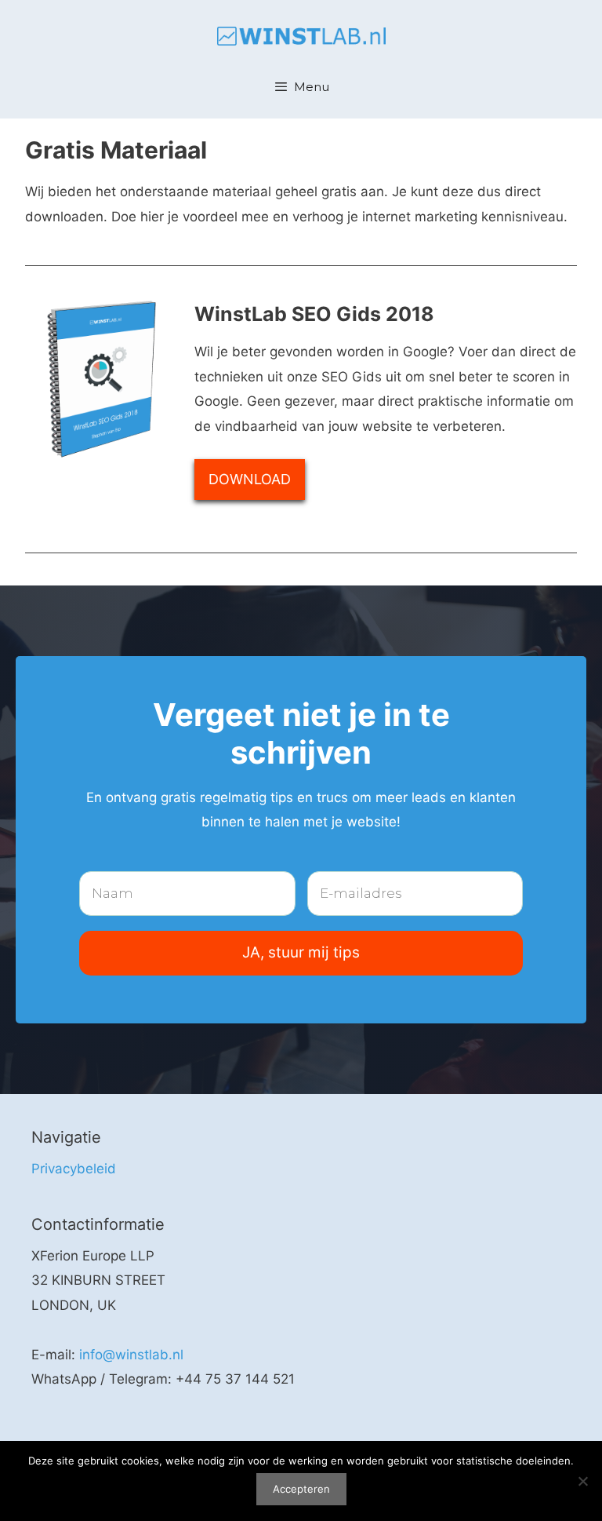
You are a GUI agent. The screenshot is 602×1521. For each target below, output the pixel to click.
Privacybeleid (73, 1168)
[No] (582, 1481)
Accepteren (301, 1489)
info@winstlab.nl (131, 1354)
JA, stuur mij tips (301, 952)
